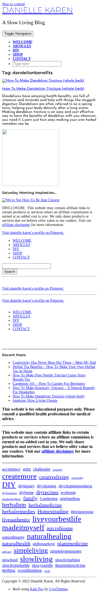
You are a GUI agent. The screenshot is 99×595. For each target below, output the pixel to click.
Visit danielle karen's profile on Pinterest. (33, 288)
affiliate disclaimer (16, 225)
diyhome (26, 492)
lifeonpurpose (82, 512)
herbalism (14, 504)
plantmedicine (72, 543)
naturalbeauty (13, 537)
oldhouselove (44, 544)
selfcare (6, 551)
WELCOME (22, 42)
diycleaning (46, 486)
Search (9, 272)
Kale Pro (36, 589)
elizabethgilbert (11, 499)
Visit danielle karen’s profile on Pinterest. (33, 233)
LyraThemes (58, 589)
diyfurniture (9, 493)
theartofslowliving (70, 565)
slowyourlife (42, 565)
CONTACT (22, 59)
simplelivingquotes (65, 551)
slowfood (10, 560)
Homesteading (52, 511)
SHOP (18, 55)
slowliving (36, 558)
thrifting (8, 570)
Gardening (49, 498)
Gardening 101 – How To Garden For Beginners (49, 384)
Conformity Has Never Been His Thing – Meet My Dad (54, 363)
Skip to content (13, 4)
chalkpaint (41, 469)
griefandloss (70, 498)
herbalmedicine (45, 505)
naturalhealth (16, 543)
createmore (19, 476)
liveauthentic (16, 519)
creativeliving (54, 477)
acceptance (11, 469)
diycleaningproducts (75, 486)
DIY (16, 50)
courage (57, 469)
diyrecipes (47, 492)
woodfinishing (30, 570)
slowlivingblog (67, 560)
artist (27, 469)
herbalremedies (18, 511)
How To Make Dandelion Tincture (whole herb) (43, 88)
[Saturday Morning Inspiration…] (31, 200)
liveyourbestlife (56, 519)
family (30, 498)
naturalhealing (49, 536)
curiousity (77, 477)
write (47, 570)
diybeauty (26, 486)
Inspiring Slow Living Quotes (35, 400)
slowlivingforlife (16, 565)
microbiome (60, 528)
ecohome (68, 492)
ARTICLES (22, 46)
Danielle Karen (37, 10)
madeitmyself (23, 527)
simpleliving (31, 550)
